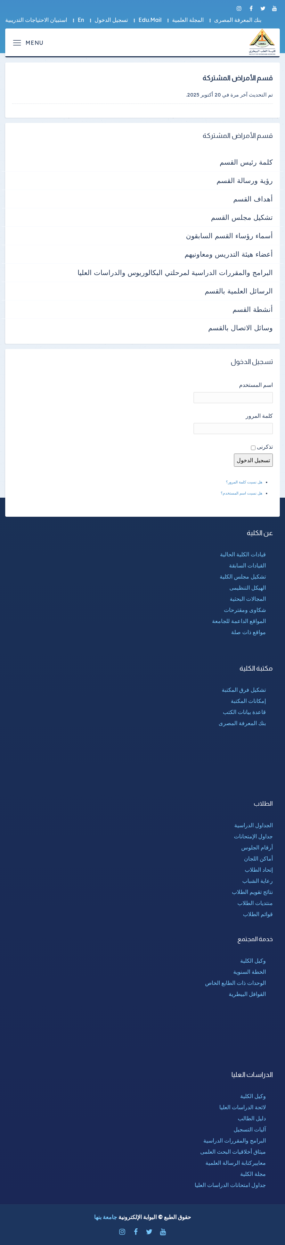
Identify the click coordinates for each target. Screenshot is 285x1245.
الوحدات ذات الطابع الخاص (235, 982)
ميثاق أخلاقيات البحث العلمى (233, 1151)
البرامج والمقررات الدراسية (234, 1140)
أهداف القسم (253, 198)
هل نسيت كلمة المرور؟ (244, 482)
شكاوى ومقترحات (245, 609)
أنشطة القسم (253, 309)
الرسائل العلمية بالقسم (239, 291)
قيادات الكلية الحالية (243, 554)
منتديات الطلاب (255, 902)
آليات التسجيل (250, 1129)
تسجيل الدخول (111, 19)
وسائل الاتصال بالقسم (240, 327)
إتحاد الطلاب (259, 869)
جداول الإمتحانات (253, 836)
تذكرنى (265, 446)
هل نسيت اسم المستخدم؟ (241, 493)
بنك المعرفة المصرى (237, 19)
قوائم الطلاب (258, 914)
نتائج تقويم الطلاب (252, 891)
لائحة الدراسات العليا (242, 1107)
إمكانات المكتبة (248, 700)
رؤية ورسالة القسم (245, 180)
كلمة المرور (259, 415)
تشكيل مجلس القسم (242, 217)
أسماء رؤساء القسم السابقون (229, 235)
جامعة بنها (105, 1216)
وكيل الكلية (253, 960)
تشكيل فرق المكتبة (244, 689)
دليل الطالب (252, 1118)
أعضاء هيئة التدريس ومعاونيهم (229, 254)
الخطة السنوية (249, 971)
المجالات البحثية (248, 598)
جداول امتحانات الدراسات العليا (230, 1184)
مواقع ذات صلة (248, 632)
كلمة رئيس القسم (246, 162)
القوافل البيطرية (247, 993)
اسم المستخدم (256, 384)
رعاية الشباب (257, 880)
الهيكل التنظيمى (247, 587)
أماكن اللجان (258, 858)
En (81, 19)
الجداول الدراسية (253, 825)
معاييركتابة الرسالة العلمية (235, 1162)
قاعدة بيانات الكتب (244, 711)
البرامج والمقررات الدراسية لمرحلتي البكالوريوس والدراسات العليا (175, 272)
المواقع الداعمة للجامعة (239, 620)
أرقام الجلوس (257, 847)
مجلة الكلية (253, 1173)
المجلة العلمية (188, 19)
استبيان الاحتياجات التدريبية (36, 19)
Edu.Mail (150, 19)
